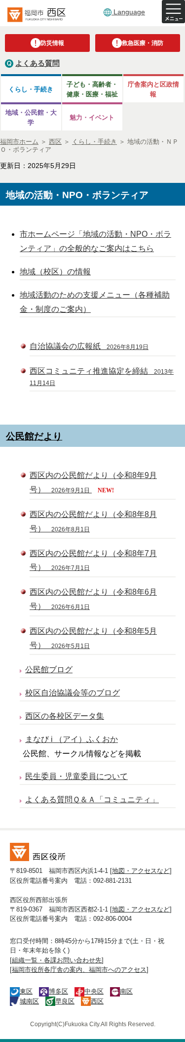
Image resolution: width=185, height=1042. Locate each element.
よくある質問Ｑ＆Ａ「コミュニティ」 (92, 799)
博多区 (58, 991)
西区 (97, 1001)
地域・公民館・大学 (31, 117)
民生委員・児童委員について (76, 776)
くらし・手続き (30, 89)
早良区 (64, 1001)
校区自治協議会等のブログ (72, 693)
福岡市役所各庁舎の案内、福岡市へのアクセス (79, 969)
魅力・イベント (92, 117)
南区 (126, 991)
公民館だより (34, 436)
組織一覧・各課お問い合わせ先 (57, 960)
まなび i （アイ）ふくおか (71, 739)
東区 (26, 991)
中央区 (94, 991)
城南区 (29, 1001)
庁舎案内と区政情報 (153, 89)
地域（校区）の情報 (55, 271)
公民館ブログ (49, 669)
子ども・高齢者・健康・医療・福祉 (92, 89)
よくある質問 (37, 63)
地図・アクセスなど (141, 870)
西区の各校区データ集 (64, 716)
